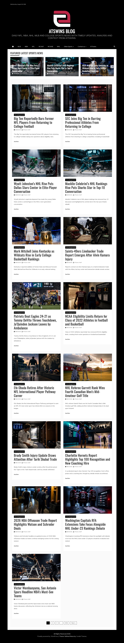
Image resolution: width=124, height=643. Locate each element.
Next (112, 66)
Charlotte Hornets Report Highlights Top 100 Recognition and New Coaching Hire (87, 459)
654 (66, 623)
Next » (73, 623)
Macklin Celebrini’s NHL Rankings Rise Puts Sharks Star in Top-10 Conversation (25, 68)
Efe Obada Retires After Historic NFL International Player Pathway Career (35, 391)
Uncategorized (17, 62)
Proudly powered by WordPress (47, 636)
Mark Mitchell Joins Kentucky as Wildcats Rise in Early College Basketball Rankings (60, 68)
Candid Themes (81, 636)
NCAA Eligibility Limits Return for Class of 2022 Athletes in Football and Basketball (86, 320)
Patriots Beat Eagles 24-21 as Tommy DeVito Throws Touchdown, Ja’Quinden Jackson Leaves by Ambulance (35, 322)
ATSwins (93, 46)
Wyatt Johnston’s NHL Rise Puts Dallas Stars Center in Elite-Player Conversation (35, 187)
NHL (58, 46)
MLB (19, 46)
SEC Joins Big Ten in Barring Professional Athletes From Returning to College (83, 122)
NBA (26, 46)
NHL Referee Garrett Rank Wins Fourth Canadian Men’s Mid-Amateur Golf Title (85, 391)
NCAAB (50, 46)
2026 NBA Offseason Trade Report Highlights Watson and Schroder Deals (35, 524)
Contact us (81, 46)
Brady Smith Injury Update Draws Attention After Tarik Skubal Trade (35, 457)
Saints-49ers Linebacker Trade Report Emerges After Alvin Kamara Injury (96, 68)
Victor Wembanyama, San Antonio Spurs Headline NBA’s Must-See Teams (35, 591)
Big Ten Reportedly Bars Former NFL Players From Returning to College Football (34, 122)
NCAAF (41, 46)
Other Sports (68, 46)
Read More (16, 141)
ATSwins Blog (62, 31)
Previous (12, 66)
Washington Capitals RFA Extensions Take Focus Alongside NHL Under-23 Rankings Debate (85, 524)
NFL (33, 46)
